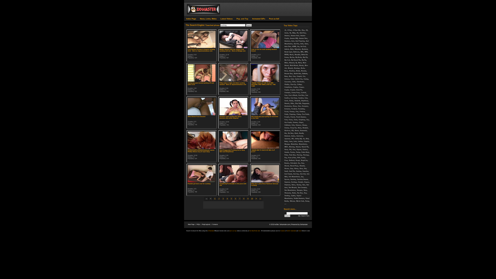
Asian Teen (287, 46)
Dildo (292, 103)
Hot (285, 133)
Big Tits (304, 60)
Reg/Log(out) (206, 224)
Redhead (291, 160)
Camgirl (299, 76)
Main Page (191, 224)
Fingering (292, 114)
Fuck (285, 119)
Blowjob (290, 68)
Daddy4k (297, 100)
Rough (298, 160)
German (295, 122)
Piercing (299, 155)
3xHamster (304, 224)
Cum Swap (294, 98)
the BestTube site (254, 230)
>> (260, 199)
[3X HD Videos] (203, 14)
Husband (287, 136)
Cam (294, 76)
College (299, 84)
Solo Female (288, 174)
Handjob (305, 128)
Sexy (302, 163)
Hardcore (287, 130)
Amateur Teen (303, 38)
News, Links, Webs (208, 19)
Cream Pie (299, 90)
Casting (306, 79)
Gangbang (302, 119)
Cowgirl (292, 90)
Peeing (298, 152)
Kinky (286, 141)
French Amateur (301, 117)
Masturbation (303, 144)
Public (303, 157)
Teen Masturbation (290, 190)
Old (290, 149)
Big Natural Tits (295, 60)
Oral (294, 149)
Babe (291, 49)
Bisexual (291, 62)
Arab (301, 43)
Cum (285, 95)
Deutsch (286, 103)
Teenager (299, 190)
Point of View (292, 157)
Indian (293, 136)
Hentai (297, 130)
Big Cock (287, 60)
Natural (298, 147)
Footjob (286, 117)
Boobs (303, 68)
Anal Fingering (300, 41)
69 (297, 33)
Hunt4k (301, 133)
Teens (305, 190)
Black (299, 62)
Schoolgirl (293, 163)
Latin (295, 141)
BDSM (286, 54)
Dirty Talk (298, 103)
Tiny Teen (300, 193)
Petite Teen (292, 155)
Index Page (191, 19)
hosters (283, 230)
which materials (291, 230)
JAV (292, 138)
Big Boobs (298, 57)
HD (292, 130)
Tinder (294, 193)
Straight (300, 182)
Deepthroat (304, 100)
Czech (286, 100)
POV (298, 157)
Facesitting (301, 109)
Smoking (298, 171)
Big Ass (292, 57)
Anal (292, 41)
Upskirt (293, 195)
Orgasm (299, 149)
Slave (301, 168)
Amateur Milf (294, 38)
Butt (290, 76)
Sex (299, 163)
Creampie (287, 92)
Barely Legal (288, 52)
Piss (285, 157)
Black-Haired (294, 65)
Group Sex (293, 128)
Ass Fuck (303, 46)
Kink (307, 138)
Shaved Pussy (294, 165)
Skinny (296, 168)
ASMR (294, 46)
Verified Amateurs (299, 198)
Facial (286, 111)
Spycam (286, 179)
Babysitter (298, 49)
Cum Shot (301, 95)
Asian (306, 43)
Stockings (294, 182)
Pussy (286, 160)
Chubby (286, 84)
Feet (297, 111)
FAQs (198, 224)
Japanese (287, 138)
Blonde (301, 65)
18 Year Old (296, 30)
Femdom (302, 111)
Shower (286, 168)
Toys (305, 193)
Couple (286, 90)
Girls (293, 125)
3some (286, 33)
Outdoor (305, 149)
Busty (286, 76)
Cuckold (303, 92)
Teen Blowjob (293, 187)
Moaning (292, 147)
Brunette (303, 71)
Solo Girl (302, 174)
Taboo (293, 184)
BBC (302, 52)
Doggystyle (305, 103)
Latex (290, 141)
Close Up (293, 84)
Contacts (215, 224)
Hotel (296, 133)
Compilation (288, 87)
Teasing (299, 184)
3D (307, 30)
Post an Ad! (274, 19)
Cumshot (300, 98)
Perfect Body (305, 152)
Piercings (306, 155)
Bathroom (296, 52)
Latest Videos (226, 19)
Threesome (287, 193)
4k (290, 33)
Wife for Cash (300, 201)
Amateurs (287, 41)
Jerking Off (298, 138)
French (292, 117)
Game (295, 119)
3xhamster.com (285, 224)
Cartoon (286, 79)
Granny (286, 128)
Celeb (293, 81)
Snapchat (305, 171)
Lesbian (300, 141)
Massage (287, 144)
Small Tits (292, 171)
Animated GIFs (258, 19)
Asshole (286, 49)
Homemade (303, 130)
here (300, 230)
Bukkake (304, 73)
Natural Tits (305, 147)
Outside (286, 152)
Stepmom (287, 182)
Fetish (286, 114)
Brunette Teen (288, 73)
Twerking (287, 195)
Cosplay (295, 87)
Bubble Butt (297, 73)
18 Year (289, 30)
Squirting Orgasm (302, 179)
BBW (306, 52)
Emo (299, 106)
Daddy (291, 100)
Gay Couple (288, 122)
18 (285, 30)
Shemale (302, 165)
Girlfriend (287, 125)
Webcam (292, 201)
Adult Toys (303, 33)
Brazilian (292, 71)
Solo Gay (296, 174)
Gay (307, 119)
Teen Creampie (302, 187)
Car (304, 76)
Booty (286, 71)
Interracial (299, 136)
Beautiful (297, 54)
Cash (292, 79)
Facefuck (294, 109)
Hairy (299, 128)
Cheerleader (300, 81)
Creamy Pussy (295, 92)
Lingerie (306, 141)
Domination (288, 106)
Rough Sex (304, 160)
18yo (302, 30)
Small (286, 171)
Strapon (306, 182)
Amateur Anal (295, 35)
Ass (298, 46)
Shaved (286, 165)
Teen (303, 184)
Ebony (295, 106)
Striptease (287, 184)
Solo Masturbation (294, 176)
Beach (291, 54)
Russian (286, 163)
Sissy (291, 168)
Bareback (305, 49)
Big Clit (305, 57)
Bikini (286, 62)
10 (252, 199)
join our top (233, 230)
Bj (296, 62)
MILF (286, 147)
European (305, 106)
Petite (286, 155)
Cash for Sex (298, 79)
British (298, 71)
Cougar (301, 87)
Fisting (299, 114)
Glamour (298, 125)
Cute (306, 98)
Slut (305, 168)
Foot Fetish (305, 114)
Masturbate (294, 144)
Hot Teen (290, 133)
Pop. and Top (242, 19)
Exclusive (287, 109)
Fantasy (292, 111)
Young (307, 201)
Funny (291, 119)
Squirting (293, 179)
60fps (293, 33)
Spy (302, 176)
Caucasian (287, 81)
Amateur (286, 35)
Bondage (297, 68)
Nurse (286, 149)
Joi (304, 138)
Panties (292, 152)
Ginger (301, 122)
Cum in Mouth (292, 95)
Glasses (304, 125)
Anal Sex (296, 43)
